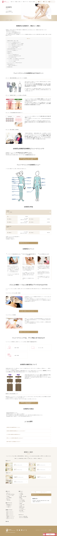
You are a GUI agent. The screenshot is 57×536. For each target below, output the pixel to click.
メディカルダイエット (22, 509)
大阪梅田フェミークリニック (10, 516)
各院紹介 (16, 1)
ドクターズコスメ (21, 511)
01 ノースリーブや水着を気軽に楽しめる (14, 54)
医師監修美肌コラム (9, 504)
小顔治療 (20, 503)
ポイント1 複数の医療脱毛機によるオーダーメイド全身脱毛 (16, 43)
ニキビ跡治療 (21, 494)
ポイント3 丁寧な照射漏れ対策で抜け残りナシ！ (15, 46)
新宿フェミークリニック (9, 512)
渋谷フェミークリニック (9, 511)
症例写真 (33, 1)
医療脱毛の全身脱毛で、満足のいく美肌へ (13, 40)
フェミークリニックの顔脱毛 (12, 61)
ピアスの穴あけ (21, 508)
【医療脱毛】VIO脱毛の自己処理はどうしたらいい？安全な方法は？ (28, 403)
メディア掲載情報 (8, 497)
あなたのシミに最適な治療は (23, 516)
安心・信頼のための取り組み (10, 494)
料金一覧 (30, 1)
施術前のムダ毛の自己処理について (13, 65)
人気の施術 (8, 496)
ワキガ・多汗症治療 (22, 501)
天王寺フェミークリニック (10, 518)
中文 (36, 2)
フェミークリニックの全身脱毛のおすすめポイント (14, 42)
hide (29, 38)
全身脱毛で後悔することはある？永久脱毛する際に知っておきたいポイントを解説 (28, 159)
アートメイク (21, 502)
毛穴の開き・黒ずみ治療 (22, 496)
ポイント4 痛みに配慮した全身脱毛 (13, 47)
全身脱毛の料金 (9, 51)
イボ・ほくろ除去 (21, 504)
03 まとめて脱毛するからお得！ (12, 57)
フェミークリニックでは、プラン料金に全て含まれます (14, 62)
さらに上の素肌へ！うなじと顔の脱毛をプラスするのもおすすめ (15, 58)
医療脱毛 (20, 497)
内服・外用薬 (21, 510)
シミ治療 (20, 495)
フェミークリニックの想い (10, 495)
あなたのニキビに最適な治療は (23, 517)
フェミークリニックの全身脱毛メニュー (12, 50)
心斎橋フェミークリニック (10, 517)
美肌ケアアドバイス (25, 1)
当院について (12, 1)
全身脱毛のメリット (10, 53)
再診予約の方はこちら (35, 494)
